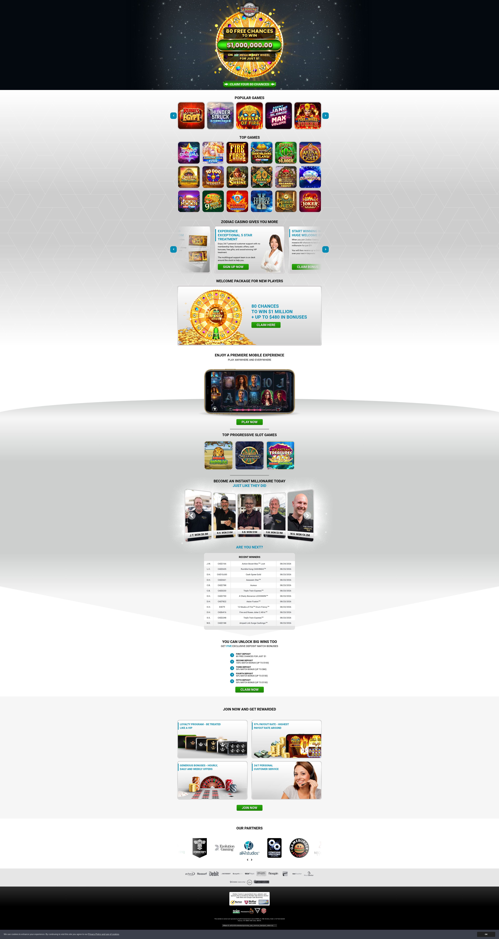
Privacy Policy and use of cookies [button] (103, 934)
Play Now (250, 422)
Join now (249, 808)
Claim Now (250, 690)
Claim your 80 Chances (249, 84)
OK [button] (486, 934)
